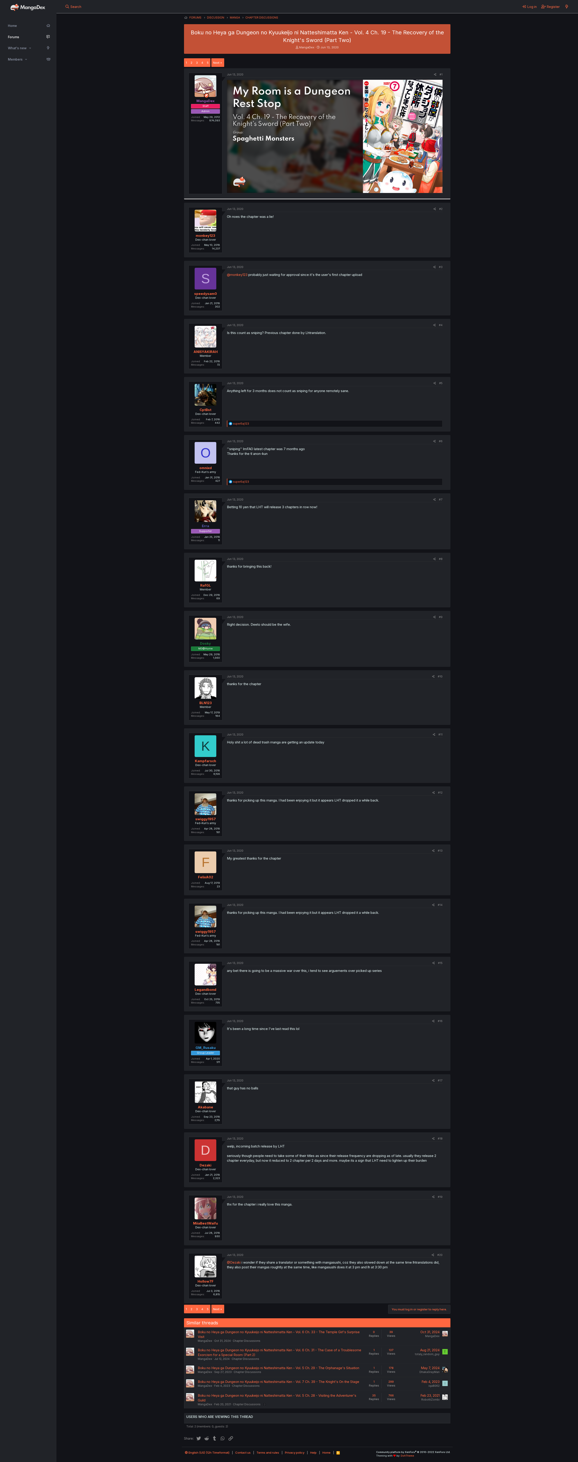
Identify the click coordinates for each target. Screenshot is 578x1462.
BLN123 (205, 703)
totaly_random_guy (427, 1354)
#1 (441, 74)
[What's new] (566, 6)
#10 (440, 676)
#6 (441, 441)
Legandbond (205, 989)
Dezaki (205, 1165)
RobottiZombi (430, 1399)
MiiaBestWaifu (205, 1223)
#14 (440, 905)
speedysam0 (205, 293)
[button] (30, 48)
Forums (13, 37)
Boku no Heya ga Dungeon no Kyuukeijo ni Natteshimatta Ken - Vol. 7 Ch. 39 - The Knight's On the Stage (278, 1382)
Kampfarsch (205, 761)
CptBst (205, 410)
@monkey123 (237, 275)
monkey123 (205, 235)
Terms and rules (267, 1452)
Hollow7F (206, 1281)
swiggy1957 (205, 819)
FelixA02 (205, 877)
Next (216, 62)
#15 (440, 963)
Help (313, 1452)
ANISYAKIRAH (205, 352)
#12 (440, 792)
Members (15, 59)
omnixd (205, 468)
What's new (17, 48)
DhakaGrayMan (430, 1372)
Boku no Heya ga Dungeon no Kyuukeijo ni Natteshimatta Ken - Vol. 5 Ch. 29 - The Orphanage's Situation (278, 1368)
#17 (440, 1080)
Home (12, 26)
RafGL (205, 585)
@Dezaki (234, 1262)
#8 (441, 559)
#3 (441, 267)
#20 (440, 1255)
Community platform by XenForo (413, 1452)
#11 (440, 734)
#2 (441, 209)
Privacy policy (294, 1452)
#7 (441, 499)
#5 (441, 383)
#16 (440, 1021)
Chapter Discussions (246, 1340)
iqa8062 (434, 1385)
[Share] (435, 74)
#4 (441, 325)
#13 (440, 850)
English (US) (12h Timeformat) (208, 1452)
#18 (440, 1138)
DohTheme (407, 1455)
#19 (440, 1197)
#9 (441, 617)
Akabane (205, 1107)
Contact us (243, 1452)
